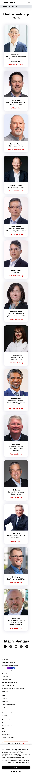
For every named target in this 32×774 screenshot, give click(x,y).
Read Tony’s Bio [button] (14, 108)
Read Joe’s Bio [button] (14, 582)
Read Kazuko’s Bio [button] (14, 319)
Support (4, 698)
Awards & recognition (8, 685)
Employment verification (9, 713)
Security (4, 715)
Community (5, 701)
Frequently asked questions (10, 707)
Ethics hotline (6, 710)
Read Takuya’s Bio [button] (14, 276)
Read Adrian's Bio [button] (14, 191)
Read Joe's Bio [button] (14, 454)
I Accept (16, 767)
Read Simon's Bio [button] (14, 408)
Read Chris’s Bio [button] (15, 541)
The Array (5, 728)
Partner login (5, 734)
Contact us (5, 691)
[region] (16, 759)
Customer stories (7, 726)
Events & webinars (7, 674)
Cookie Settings (16, 771)
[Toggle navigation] (28, 3)
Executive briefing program (9, 682)
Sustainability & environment (10, 665)
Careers (4, 668)
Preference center (7, 679)
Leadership (5, 676)
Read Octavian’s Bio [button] (14, 149)
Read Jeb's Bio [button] (14, 497)
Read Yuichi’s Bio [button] (14, 234)
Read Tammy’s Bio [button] (15, 363)
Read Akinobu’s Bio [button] (14, 64)
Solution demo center (8, 737)
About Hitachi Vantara (8, 662)
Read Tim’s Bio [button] (14, 628)
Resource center (6, 723)
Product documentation (8, 704)
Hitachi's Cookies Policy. (22, 762)
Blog (3, 731)
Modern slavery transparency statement (13, 688)
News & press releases (8, 671)
